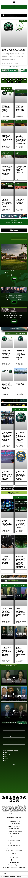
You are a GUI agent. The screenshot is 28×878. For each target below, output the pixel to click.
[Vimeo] (21, 79)
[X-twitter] (6, 79)
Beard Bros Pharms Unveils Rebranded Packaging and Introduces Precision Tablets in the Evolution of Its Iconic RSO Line (21, 562)
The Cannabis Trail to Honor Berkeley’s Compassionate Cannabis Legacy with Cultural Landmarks (20, 355)
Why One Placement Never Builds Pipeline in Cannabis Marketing (6, 560)
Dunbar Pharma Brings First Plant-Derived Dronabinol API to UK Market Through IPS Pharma (7, 436)
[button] (14, 6)
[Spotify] (25, 79)
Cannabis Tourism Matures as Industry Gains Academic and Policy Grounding (20, 613)
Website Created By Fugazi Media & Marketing (11, 876)
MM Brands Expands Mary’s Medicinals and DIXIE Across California (20, 200)
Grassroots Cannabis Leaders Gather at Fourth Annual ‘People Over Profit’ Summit (7, 475)
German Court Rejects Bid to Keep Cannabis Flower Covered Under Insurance (7, 138)
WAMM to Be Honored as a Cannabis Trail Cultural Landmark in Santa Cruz (13, 50)
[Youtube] (10, 79)
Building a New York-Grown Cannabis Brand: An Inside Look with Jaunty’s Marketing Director (7, 613)
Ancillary (6, 758)
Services (14, 837)
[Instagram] (14, 79)
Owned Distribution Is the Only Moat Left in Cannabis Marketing (7, 523)
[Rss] (12, 82)
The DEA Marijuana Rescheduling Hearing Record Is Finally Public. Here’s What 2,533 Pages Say (21, 139)
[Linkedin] (17, 79)
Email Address (7, 743)
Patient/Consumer (8, 760)
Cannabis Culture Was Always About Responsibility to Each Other (20, 107)
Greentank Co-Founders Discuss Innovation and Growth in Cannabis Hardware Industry (6, 652)
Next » (17, 66)
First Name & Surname (9, 729)
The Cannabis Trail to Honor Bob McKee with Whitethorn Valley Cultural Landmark (7, 386)
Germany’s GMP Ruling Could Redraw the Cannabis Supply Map (21, 169)
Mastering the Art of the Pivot (20, 383)
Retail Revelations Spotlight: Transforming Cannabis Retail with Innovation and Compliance (21, 652)
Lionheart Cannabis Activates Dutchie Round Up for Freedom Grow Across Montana (7, 202)
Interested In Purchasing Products (11, 750)
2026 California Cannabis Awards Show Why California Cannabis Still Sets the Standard (20, 475)
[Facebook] (3, 79)
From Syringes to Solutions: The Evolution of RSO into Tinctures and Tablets (20, 524)
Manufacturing (7, 754)
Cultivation (6, 752)
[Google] (16, 82)
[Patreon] (8, 82)
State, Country (7, 736)
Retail (5, 756)
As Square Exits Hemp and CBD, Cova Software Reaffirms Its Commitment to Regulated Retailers (7, 170)
